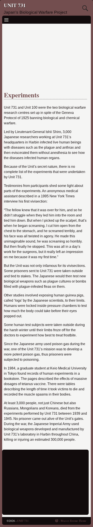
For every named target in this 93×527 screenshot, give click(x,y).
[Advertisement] (45, 56)
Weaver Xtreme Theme (73, 521)
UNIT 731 (15, 5)
